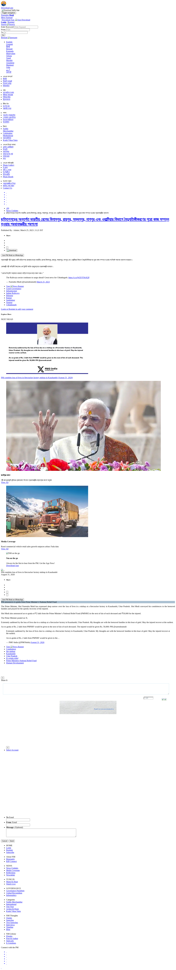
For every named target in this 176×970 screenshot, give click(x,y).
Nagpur (9, 302)
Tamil (8, 58)
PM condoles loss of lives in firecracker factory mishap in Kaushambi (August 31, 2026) (37, 378)
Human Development (15, 663)
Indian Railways (12, 293)
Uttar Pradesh (11, 656)
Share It (4, 680)
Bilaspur (9, 295)
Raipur (9, 298)
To (2, 32)
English (9, 42)
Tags (8, 286)
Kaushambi (10, 654)
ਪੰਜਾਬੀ (8, 72)
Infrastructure (11, 291)
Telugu (9, 56)
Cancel (4, 841)
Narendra (7, 15)
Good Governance (13, 288)
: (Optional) (14, 827)
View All (4, 482)
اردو (8, 70)
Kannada (10, 51)
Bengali (9, 49)
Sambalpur (10, 300)
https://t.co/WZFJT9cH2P (78, 277)
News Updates (12, 211)
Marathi (9, 60)
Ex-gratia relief (12, 658)
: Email (11, 822)
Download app (7, 8)
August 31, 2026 (37, 642)
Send (12, 841)
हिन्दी (8, 46)
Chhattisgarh (11, 305)
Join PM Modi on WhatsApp (12, 255)
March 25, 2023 (43, 282)
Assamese (10, 63)
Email (10, 817)
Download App (12, 565)
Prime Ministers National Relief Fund (21, 661)
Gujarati (9, 44)
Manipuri (10, 65)
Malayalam (10, 53)
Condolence (11, 649)
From (3, 30)
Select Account (12, 750)
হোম (7, 208)
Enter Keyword (7, 27)
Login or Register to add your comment (17, 309)
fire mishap (10, 651)
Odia (8, 67)
